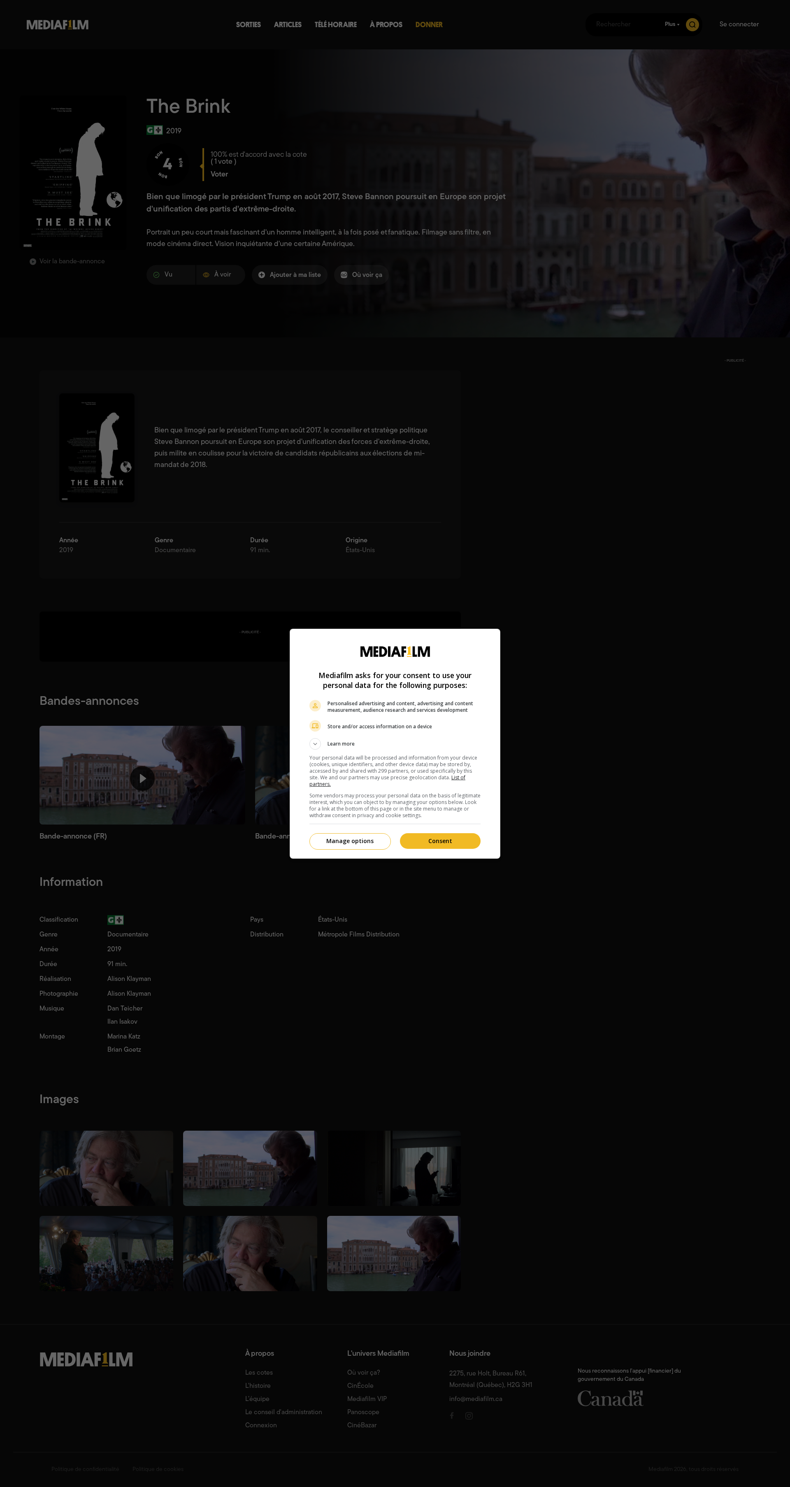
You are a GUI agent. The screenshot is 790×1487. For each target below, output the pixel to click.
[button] (395, 744)
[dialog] (395, 744)
